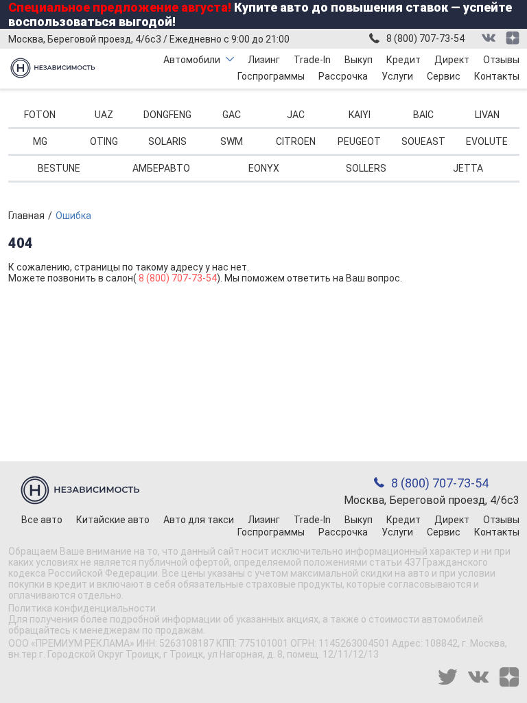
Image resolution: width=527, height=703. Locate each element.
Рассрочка (343, 76)
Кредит (403, 59)
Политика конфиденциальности (82, 608)
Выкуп (358, 59)
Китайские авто (113, 519)
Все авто (41, 519)
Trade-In (312, 59)
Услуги (397, 76)
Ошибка (73, 215)
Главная (26, 215)
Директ (451, 59)
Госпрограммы (271, 76)
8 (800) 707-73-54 (425, 38)
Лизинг (264, 59)
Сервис (443, 76)
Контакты (496, 76)
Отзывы (501, 59)
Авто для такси (198, 519)
